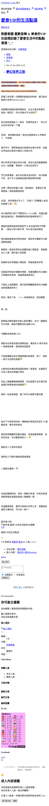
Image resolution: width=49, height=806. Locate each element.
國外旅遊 (21, 549)
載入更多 (5, 562)
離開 (15, 801)
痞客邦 (15, 542)
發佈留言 (5, 578)
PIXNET (12, 767)
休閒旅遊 (22, 49)
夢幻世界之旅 (15, 71)
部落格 (9, 58)
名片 (8, 61)
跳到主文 (5, 27)
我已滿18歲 (6, 801)
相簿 (8, 54)
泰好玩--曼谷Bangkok (27, 552)
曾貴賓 (3, 757)
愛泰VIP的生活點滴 (19, 20)
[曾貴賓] (2, 760)
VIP (2, 527)
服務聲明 (28, 770)
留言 (20, 542)
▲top (3, 557)
